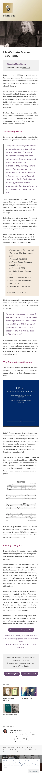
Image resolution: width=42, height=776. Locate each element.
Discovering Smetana (10, 715)
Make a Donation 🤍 (29, 674)
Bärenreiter (33, 750)
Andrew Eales (26, 67)
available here (31, 572)
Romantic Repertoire (17, 752)
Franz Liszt (6, 752)
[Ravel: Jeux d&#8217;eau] (29, 691)
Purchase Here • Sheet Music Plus (21, 630)
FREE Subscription (12, 674)
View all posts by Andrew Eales (20, 741)
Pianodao (9, 15)
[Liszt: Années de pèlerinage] (11, 691)
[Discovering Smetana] (11, 708)
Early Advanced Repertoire (18, 750)
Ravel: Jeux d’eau (26, 698)
